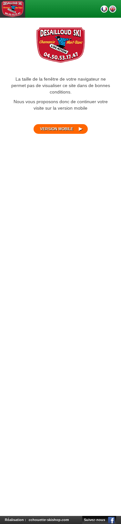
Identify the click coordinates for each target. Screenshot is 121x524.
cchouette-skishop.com (49, 520)
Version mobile (56, 129)
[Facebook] (111, 520)
